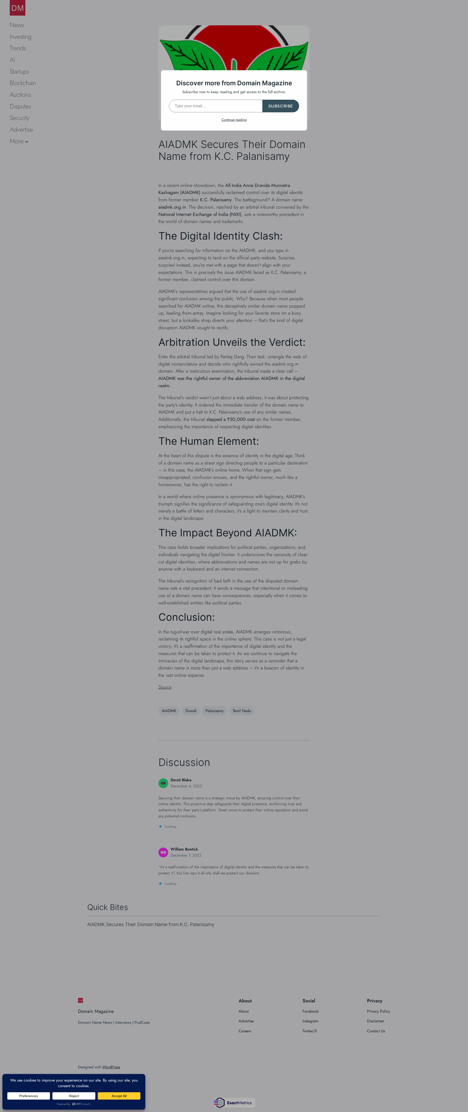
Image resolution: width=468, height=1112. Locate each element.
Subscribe (280, 106)
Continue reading (234, 119)
